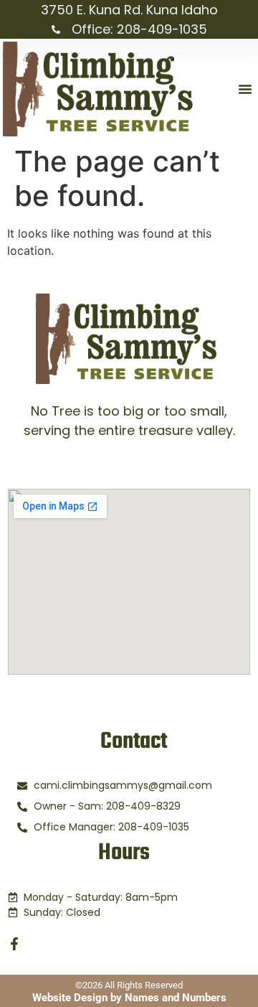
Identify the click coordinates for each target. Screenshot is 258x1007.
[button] (245, 89)
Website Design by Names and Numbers (129, 997)
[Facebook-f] (14, 943)
